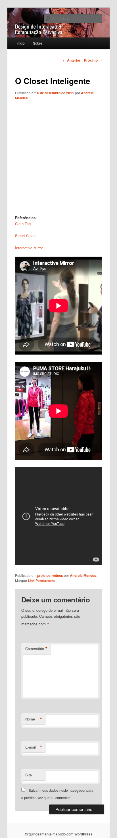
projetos (44, 575)
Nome (33, 719)
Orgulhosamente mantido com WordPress (59, 834)
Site (28, 775)
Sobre (37, 43)
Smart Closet (26, 235)
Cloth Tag (23, 223)
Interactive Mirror (29, 247)
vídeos (57, 575)
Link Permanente (41, 580)
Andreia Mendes (83, 575)
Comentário (36, 648)
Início (20, 43)
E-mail (33, 747)
